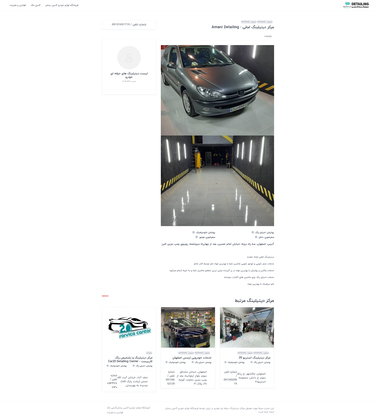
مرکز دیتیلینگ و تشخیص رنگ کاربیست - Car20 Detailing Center (130, 360)
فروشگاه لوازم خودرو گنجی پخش (61, 5)
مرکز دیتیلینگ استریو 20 (254, 358)
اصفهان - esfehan (264, 22)
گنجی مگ (35, 5)
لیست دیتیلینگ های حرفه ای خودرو (129, 75)
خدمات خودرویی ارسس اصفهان (192, 358)
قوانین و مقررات (17, 5)
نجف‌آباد (149, 353)
